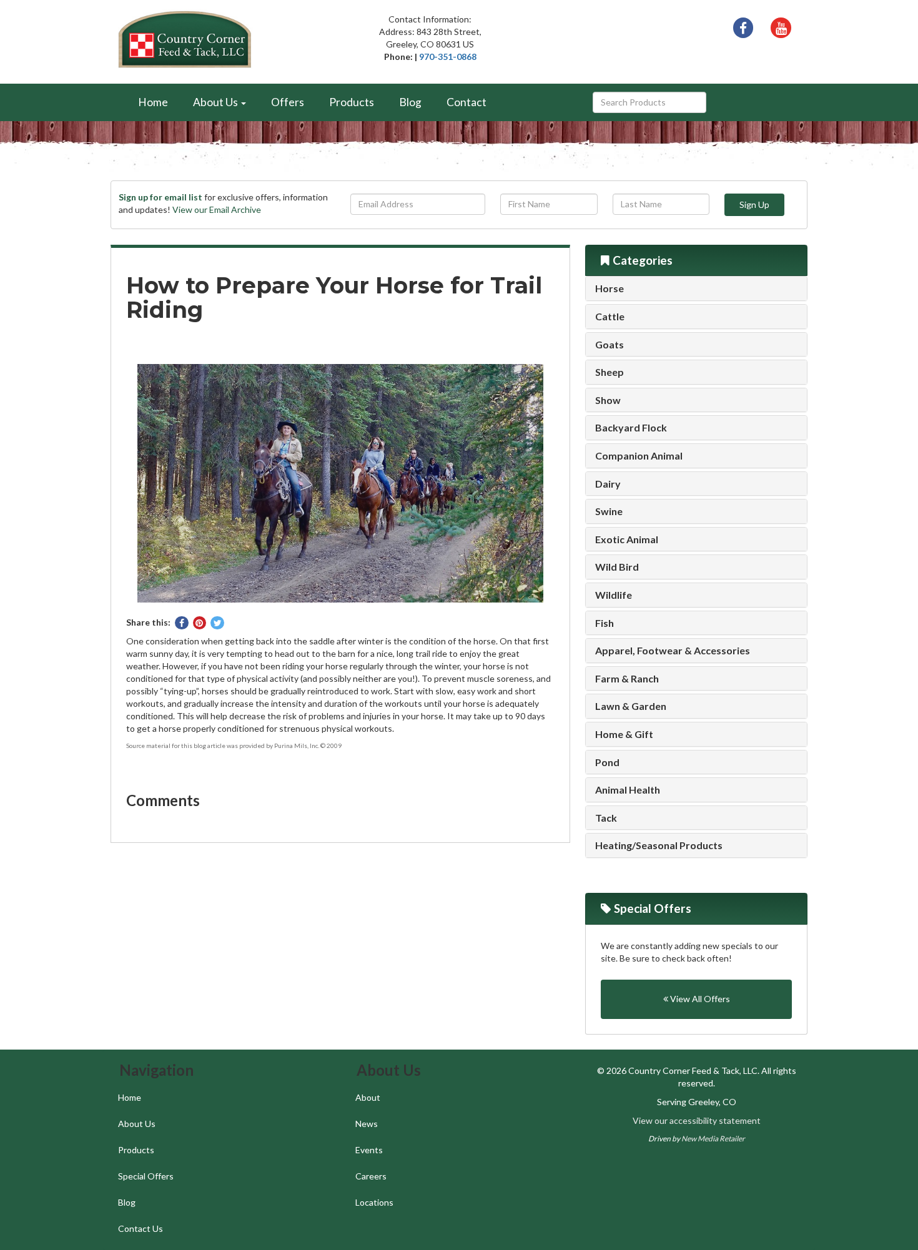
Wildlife (613, 595)
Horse (609, 288)
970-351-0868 (447, 56)
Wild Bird (617, 567)
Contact (466, 102)
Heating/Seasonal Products (659, 845)
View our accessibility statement (697, 1120)
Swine (609, 511)
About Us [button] (216, 102)
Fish (604, 623)
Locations (374, 1202)
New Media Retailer (713, 1138)
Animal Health (627, 789)
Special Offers (146, 1176)
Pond (607, 762)
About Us (136, 1123)
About (367, 1097)
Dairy (608, 484)
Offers (287, 102)
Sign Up (754, 204)
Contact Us (140, 1228)
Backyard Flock (631, 427)
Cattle (609, 316)
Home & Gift (624, 734)
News (366, 1123)
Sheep (609, 372)
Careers (371, 1176)
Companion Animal (639, 455)
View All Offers (699, 998)
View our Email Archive (216, 209)
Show (608, 400)
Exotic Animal (626, 539)
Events (369, 1149)
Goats (609, 344)
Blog (410, 102)
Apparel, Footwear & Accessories (672, 650)
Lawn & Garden (630, 706)
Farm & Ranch (627, 678)
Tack (606, 818)
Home (153, 102)
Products (351, 102)
